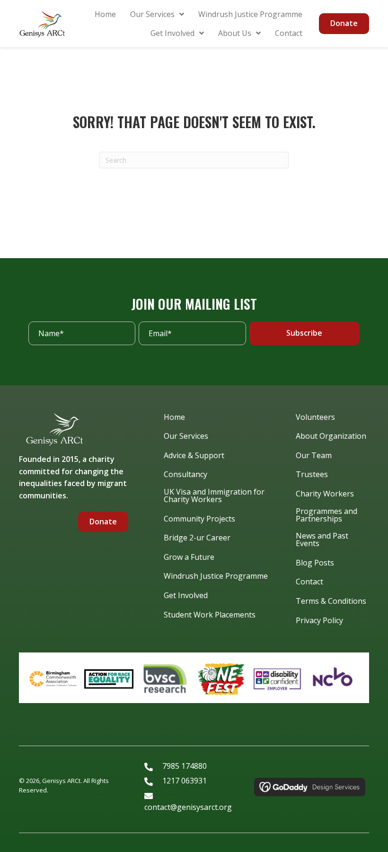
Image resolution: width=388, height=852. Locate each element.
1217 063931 (184, 780)
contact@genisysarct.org (188, 807)
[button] (304, 333)
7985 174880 (184, 766)
